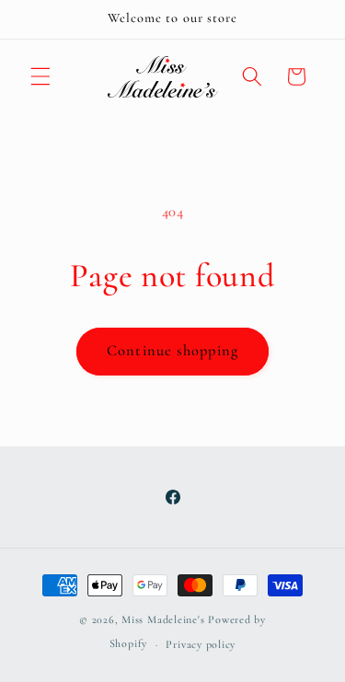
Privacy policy (201, 644)
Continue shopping (172, 350)
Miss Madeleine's (162, 619)
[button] (40, 76)
